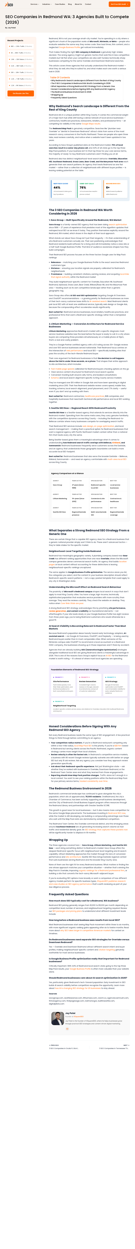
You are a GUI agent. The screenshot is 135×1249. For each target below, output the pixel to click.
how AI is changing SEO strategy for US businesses (78, 988)
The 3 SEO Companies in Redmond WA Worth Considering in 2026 (81, 83)
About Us (78, 4)
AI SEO (108, 655)
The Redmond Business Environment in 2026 (71, 92)
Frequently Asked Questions (64, 97)
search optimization (118, 224)
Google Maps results (91, 123)
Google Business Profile (69, 47)
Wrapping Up (57, 95)
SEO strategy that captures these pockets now (106, 829)
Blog (70, 4)
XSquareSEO (78, 1017)
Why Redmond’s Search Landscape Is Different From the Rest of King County (86, 80)
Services (34, 4)
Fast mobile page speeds (62, 369)
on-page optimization (104, 426)
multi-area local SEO (117, 459)
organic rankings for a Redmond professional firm (101, 870)
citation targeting (107, 949)
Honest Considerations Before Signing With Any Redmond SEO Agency (83, 89)
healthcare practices (94, 396)
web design (88, 426)
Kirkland (116, 442)
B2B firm (118, 745)
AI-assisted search (98, 301)
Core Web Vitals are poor (72, 603)
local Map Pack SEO (83, 745)
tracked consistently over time (93, 781)
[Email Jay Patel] (67, 1029)
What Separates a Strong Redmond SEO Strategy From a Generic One (83, 86)
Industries (46, 4)
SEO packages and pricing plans (67, 911)
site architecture (73, 857)
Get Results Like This (21, 93)
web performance (74, 350)
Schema (55, 378)
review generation (57, 611)
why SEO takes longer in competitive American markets (85, 930)
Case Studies (60, 4)
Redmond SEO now (116, 813)
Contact (88, 4)
